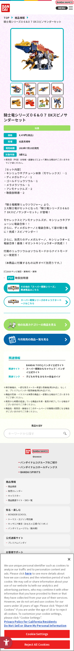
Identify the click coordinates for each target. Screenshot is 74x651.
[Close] (69, 559)
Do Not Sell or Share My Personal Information (35, 625)
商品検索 (12, 486)
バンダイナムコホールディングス (38, 467)
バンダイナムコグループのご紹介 (38, 462)
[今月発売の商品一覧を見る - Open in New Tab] (37, 339)
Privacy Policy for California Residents (30, 622)
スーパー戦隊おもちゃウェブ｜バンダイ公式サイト (45, 370)
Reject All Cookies (36, 644)
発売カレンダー (15, 491)
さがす (64, 433)
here (28, 573)
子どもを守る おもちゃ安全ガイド (43, 376)
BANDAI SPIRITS (30, 472)
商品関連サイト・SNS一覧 (20, 500)
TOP (6, 17)
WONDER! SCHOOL (17, 514)
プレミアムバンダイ (17, 542)
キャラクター (14, 495)
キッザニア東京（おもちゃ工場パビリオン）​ (28, 523)
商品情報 (20, 17)
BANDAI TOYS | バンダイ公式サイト (45, 365)
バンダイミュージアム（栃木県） (23, 528)
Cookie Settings (37, 634)
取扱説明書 (18, 278)
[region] (37, 602)
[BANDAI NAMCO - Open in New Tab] (40, 452)
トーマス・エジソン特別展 (20, 519)
